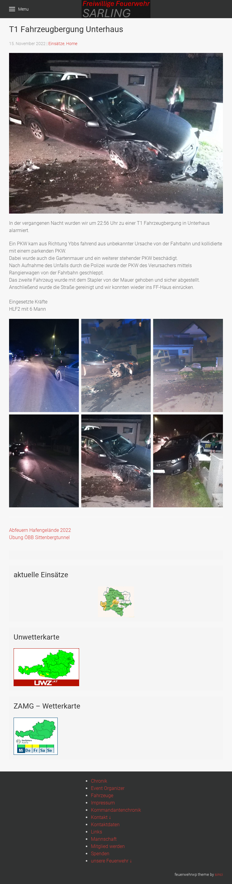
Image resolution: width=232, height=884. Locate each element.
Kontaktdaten (105, 824)
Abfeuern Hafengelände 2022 (40, 530)
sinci (219, 874)
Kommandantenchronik (116, 810)
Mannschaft (104, 839)
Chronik (99, 781)
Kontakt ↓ (101, 817)
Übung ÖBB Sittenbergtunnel (39, 537)
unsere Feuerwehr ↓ (111, 861)
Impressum (103, 803)
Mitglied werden (108, 846)
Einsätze (56, 43)
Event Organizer (107, 788)
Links (96, 832)
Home (71, 43)
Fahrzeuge (102, 795)
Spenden (100, 853)
